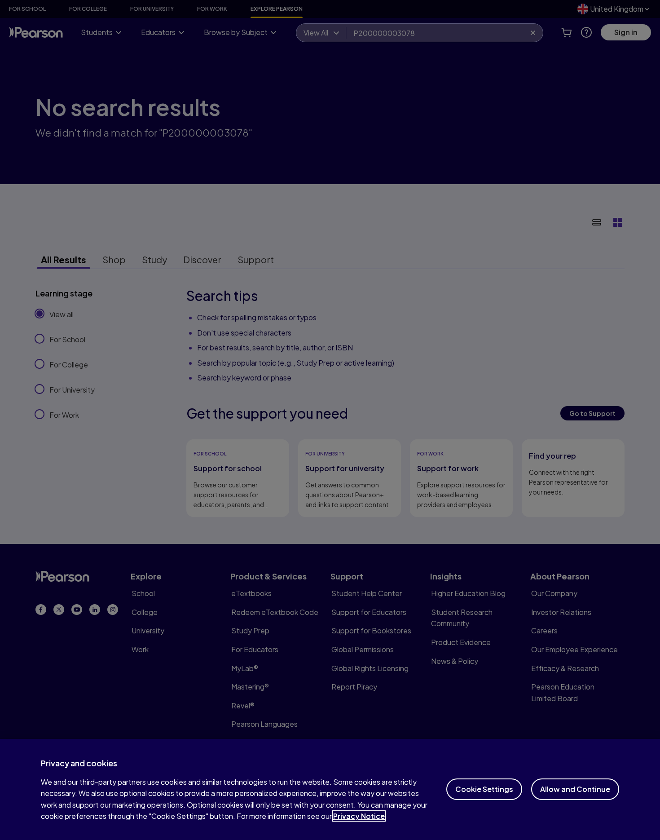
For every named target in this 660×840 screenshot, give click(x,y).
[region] (330, 789)
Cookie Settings (484, 789)
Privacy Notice (359, 816)
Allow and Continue (575, 789)
